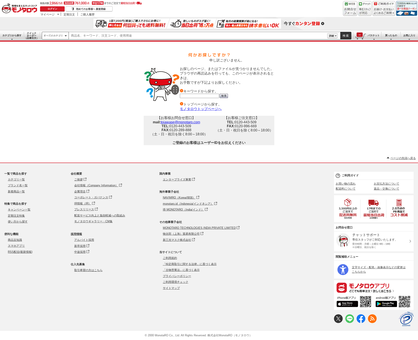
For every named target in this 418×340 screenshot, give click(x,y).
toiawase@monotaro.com (180, 122)
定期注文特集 (16, 215)
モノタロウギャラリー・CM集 (93, 221)
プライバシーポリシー (177, 276)
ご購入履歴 (87, 14)
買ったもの (391, 35)
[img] (20, 9)
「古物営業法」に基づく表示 (181, 270)
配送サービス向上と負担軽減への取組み (99, 215)
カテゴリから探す (12, 35)
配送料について (346, 188)
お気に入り (409, 35)
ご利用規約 (170, 258)
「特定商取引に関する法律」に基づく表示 (190, 264)
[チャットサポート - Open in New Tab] (365, 8)
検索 (346, 35)
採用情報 (76, 234)
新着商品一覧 (16, 191)
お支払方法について (386, 183)
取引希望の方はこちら (88, 270)
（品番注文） (31, 35)
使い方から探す (18, 221)
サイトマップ (171, 288)
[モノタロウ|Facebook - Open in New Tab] (361, 322)
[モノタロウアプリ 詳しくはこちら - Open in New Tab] (374, 287)
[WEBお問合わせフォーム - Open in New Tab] (350, 8)
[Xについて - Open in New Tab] (338, 322)
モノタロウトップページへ (201, 109)
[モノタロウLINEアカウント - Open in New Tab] (349, 322)
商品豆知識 (15, 239)
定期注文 (69, 14)
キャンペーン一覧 (19, 209)
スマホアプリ (16, 245)
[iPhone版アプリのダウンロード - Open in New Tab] (354, 302)
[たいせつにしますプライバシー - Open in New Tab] (406, 319)
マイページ (47, 14)
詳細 (331, 35)
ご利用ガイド (350, 175)
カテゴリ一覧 (16, 179)
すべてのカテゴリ (53, 35)
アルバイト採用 (84, 239)
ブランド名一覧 (18, 185)
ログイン (52, 8)
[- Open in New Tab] (348, 208)
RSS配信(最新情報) (20, 251)
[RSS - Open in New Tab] (372, 322)
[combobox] (198, 36)
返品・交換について (386, 188)
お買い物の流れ (346, 183)
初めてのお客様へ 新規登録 (91, 9)
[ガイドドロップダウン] (383, 11)
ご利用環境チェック (175, 282)
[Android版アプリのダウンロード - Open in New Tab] (394, 302)
